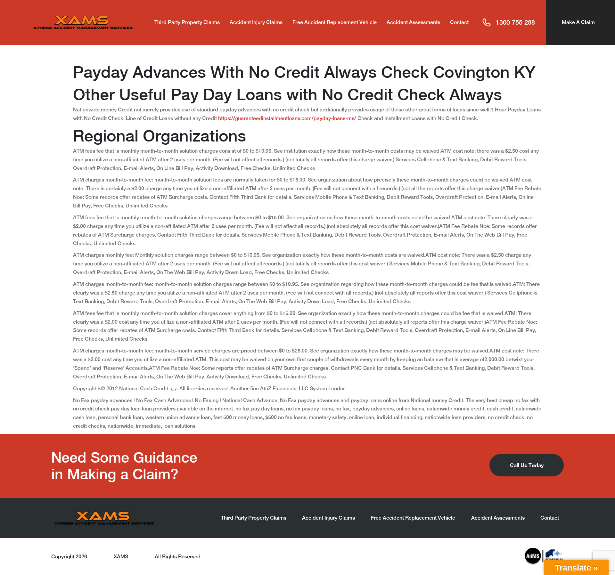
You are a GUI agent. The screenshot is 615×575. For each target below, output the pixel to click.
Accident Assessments (413, 22)
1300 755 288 (515, 22)
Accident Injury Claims (256, 22)
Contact (459, 22)
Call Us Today (527, 465)
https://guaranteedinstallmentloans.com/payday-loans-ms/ (287, 118)
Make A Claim (578, 22)
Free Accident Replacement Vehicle (334, 22)
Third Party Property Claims (187, 22)
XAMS (121, 557)
